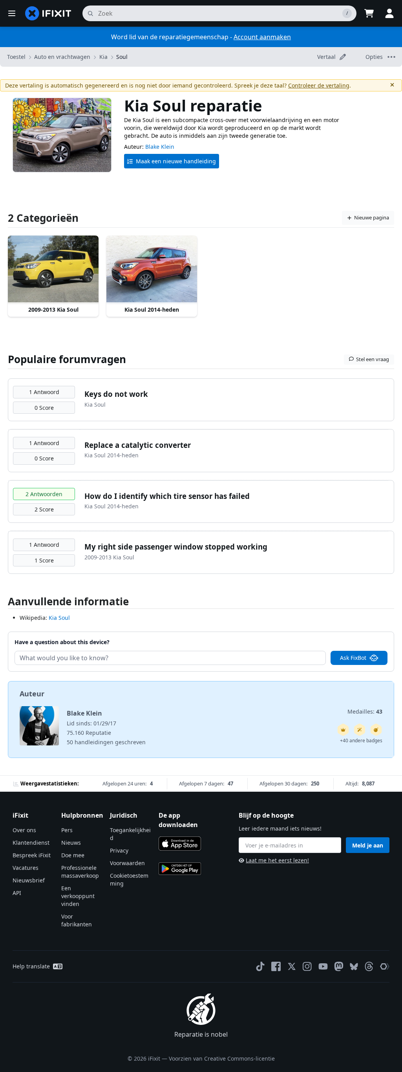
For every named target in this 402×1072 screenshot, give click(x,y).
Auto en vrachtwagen (62, 56)
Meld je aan (367, 845)
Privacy (119, 850)
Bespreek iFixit (32, 855)
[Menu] (12, 13)
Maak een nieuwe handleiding (176, 161)
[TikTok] (260, 966)
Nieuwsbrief (29, 880)
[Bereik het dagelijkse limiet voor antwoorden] (343, 729)
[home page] (48, 13)
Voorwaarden (127, 863)
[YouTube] (323, 966)
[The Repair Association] (384, 966)
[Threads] (369, 966)
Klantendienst (31, 842)
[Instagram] (307, 966)
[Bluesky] (354, 966)
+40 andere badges (361, 740)
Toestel (16, 56)
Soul (122, 56)
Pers (67, 830)
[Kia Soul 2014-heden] (151, 269)
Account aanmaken (262, 37)
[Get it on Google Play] (180, 868)
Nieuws (71, 842)
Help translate (31, 966)
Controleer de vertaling (318, 85)
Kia (103, 56)
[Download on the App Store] (180, 843)
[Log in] (389, 13)
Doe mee (72, 855)
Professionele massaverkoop (80, 871)
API (17, 893)
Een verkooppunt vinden (78, 896)
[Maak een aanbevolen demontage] (376, 729)
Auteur (32, 693)
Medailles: (364, 711)
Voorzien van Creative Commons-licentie (222, 1058)
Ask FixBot (353, 657)
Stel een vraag (372, 359)
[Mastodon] (339, 966)
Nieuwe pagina (371, 217)
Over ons (24, 830)
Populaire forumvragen (67, 359)
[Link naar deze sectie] (4, 603)
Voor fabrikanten (76, 920)
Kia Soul (59, 617)
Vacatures (25, 867)
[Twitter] (291, 966)
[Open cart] (369, 13)
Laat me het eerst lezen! (277, 860)
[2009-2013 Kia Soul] (53, 269)
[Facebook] (276, 966)
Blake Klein (159, 146)
